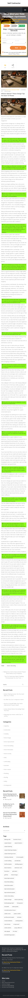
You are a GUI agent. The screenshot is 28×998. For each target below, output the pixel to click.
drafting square (19, 864)
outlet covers (7, 913)
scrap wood (16, 924)
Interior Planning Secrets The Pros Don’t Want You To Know (14, 694)
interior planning (19, 899)
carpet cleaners (18, 843)
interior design (7, 899)
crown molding (7, 860)
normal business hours (10, 910)
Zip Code (4, 38)
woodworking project (9, 934)
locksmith (6, 765)
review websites (8, 920)
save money (7, 924)
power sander (17, 913)
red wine (19, 917)
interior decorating (11, 665)
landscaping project (9, 903)
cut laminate (17, 860)
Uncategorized (7, 785)
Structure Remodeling (8, 985)
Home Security (7, 753)
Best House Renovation (8, 982)
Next (18, 48)
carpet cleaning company (10, 850)
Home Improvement (9, 741)
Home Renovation (8, 749)
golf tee (6, 874)
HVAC (5, 757)
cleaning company (8, 857)
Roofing (6, 777)
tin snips (15, 931)
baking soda (7, 839)
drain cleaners (7, 867)
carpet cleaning (8, 846)
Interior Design (6, 984)
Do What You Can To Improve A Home (14, 699)
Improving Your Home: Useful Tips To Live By (13, 715)
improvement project (9, 889)
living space (20, 903)
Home (3, 981)
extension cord (18, 867)
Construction (7, 730)
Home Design (8, 91)
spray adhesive (18, 927)
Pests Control (7, 769)
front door (6, 871)
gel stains (14, 871)
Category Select (4, 40)
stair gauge (7, 931)
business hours (17, 839)
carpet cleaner (7, 843)
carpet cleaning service (10, 853)
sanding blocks (19, 920)
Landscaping (7, 761)
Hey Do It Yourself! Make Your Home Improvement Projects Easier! (13, 704)
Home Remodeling (8, 745)
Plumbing (6, 773)
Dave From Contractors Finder (12, 89)
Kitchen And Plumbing (8, 987)
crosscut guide (19, 857)
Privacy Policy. (16, 54)
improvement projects (9, 892)
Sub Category (17, 40)
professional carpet (9, 917)
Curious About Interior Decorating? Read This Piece (14, 709)
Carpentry (6, 726)
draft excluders (8, 864)
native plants (15, 906)
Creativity (6, 734)
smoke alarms (7, 927)
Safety (5, 781)
